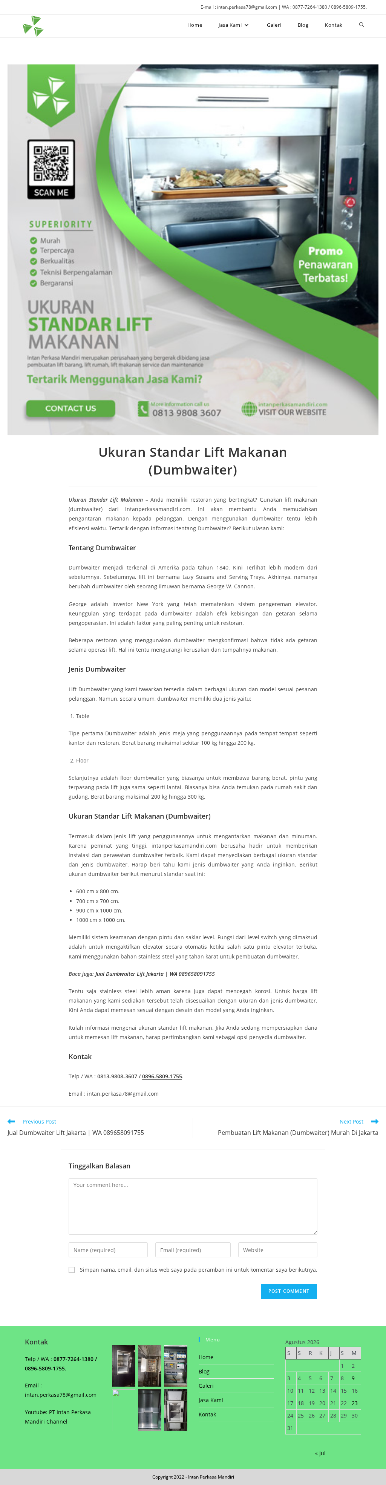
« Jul (320, 1453)
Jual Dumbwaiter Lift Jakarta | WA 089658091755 (155, 973)
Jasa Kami (211, 1400)
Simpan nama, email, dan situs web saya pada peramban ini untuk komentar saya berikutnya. (198, 1269)
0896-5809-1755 (162, 1076)
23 (355, 1403)
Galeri (206, 1385)
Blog (204, 1371)
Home (206, 1357)
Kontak (207, 1414)
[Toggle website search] (361, 25)
